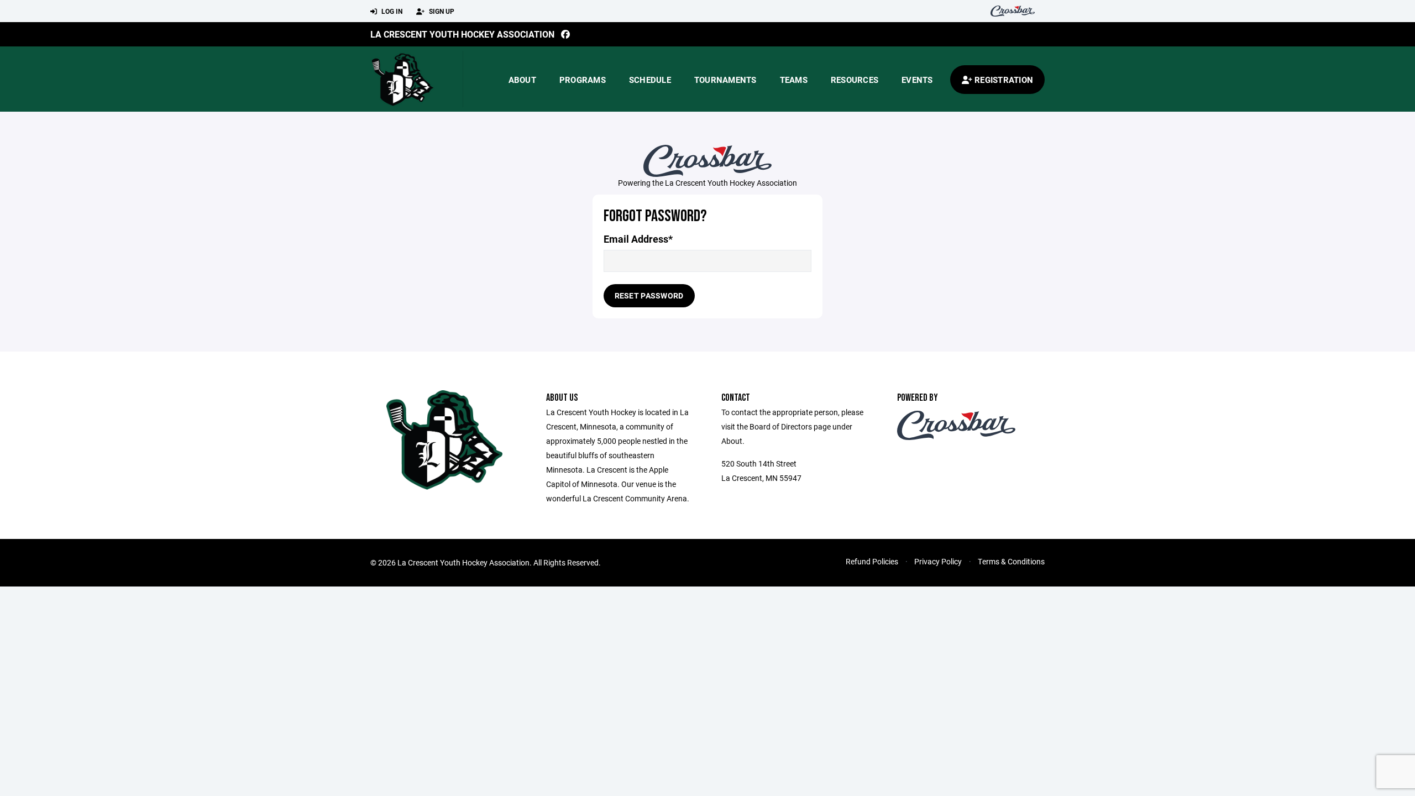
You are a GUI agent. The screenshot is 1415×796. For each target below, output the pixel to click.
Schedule (650, 79)
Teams (794, 79)
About (522, 79)
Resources (854, 79)
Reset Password (649, 295)
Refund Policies (872, 561)
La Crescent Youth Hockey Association (462, 34)
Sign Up (440, 11)
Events (917, 79)
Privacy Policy (938, 561)
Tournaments (725, 79)
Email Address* (638, 239)
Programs (582, 79)
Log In (391, 11)
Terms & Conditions (1011, 561)
